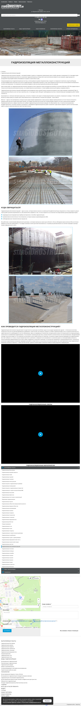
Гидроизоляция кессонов (8, 492)
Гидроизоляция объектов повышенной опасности (14, 503)
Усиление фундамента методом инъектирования (13, 668)
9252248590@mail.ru (40, 22)
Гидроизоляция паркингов (8, 515)
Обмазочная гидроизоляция (8, 681)
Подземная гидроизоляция (8, 499)
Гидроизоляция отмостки (8, 564)
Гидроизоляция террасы (8, 530)
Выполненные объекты (56, 28)
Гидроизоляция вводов (7, 664)
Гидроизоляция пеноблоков (8, 535)
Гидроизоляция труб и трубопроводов (11, 537)
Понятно (47, 701)
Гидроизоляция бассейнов (8, 470)
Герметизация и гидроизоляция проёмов (12, 483)
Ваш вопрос (6, 610)
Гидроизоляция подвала (8, 512)
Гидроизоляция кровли (7, 510)
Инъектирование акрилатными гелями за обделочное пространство (19, 679)
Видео (15, 1)
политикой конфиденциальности (20, 621)
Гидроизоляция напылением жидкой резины (12, 677)
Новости (11, 1)
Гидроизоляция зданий (7, 477)
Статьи (3, 690)
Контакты (29, 1)
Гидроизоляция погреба (8, 553)
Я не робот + (7, 624)
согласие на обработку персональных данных (44, 621)
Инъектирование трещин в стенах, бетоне (12, 674)
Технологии (7, 572)
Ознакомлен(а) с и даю (29, 621)
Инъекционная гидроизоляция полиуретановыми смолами (16, 676)
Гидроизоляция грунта (7, 501)
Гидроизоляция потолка (8, 548)
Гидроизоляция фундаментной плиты (11, 539)
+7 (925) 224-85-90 (41, 17)
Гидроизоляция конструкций (9, 481)
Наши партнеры (6, 692)
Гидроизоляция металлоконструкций (11, 546)
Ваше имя (5, 604)
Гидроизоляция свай (7, 474)
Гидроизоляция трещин (8, 479)
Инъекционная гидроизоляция (9, 661)
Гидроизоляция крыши (7, 560)
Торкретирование (6, 524)
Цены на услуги (22, 1)
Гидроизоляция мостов (7, 544)
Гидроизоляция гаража (7, 555)
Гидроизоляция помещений (9, 486)
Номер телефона (46, 604)
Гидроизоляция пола (7, 528)
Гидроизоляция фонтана (8, 494)
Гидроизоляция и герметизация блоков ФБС (12, 490)
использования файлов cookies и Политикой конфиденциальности (22, 702)
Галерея (3, 684)
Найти (78, 15)
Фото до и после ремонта (9, 686)
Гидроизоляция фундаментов (9, 519)
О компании (4, 1)
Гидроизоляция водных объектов (10, 506)
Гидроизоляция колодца (8, 551)
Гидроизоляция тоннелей (8, 517)
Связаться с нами (73, 25)
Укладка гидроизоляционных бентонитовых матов (14, 682)
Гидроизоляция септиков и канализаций (12, 497)
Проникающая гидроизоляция (9, 663)
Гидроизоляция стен (7, 526)
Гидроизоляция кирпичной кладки (10, 542)
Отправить (7, 630)
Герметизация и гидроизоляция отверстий (12, 488)
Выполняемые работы (9, 28)
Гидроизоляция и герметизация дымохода (12, 533)
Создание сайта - (73, 704)
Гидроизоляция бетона (7, 521)
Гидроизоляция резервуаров (9, 508)
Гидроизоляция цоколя (7, 557)
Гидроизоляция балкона (8, 566)
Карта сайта (5, 696)
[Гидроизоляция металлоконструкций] (40, 132)
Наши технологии (40, 28)
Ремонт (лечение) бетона (7, 666)
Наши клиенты (6, 694)
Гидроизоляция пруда (7, 562)
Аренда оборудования (72, 28)
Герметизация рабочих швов (8, 670)
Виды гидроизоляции (24, 28)
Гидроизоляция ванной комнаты (10, 472)
